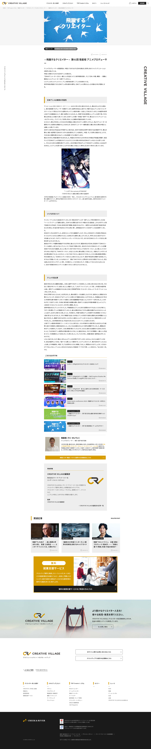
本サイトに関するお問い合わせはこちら (99, 652)
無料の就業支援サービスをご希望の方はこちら (75, 589)
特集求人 (25, 691)
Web (109, 688)
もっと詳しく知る (102, 627)
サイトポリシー (77, 736)
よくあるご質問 (28, 670)
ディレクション (51, 700)
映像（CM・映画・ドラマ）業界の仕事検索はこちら (75, 458)
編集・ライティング (52, 695)
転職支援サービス (28, 695)
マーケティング (51, 698)
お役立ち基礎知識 (74, 702)
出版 (109, 698)
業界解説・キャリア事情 (75, 698)
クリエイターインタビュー (75, 700)
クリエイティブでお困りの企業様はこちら (99, 658)
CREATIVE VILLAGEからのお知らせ (118, 700)
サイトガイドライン (42, 670)
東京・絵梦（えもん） (65, 106)
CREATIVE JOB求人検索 (30, 688)
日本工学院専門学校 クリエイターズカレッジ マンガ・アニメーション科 (83, 445)
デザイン (49, 688)
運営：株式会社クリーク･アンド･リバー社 (70, 734)
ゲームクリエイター (74, 691)
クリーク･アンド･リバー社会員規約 (104, 734)
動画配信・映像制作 (52, 693)
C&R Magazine (73, 705)
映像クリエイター (73, 693)
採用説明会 (26, 693)
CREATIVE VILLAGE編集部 (58, 474)
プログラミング (51, 691)
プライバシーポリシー (87, 734)
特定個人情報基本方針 (65, 736)
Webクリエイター (73, 688)
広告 (109, 695)
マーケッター (72, 695)
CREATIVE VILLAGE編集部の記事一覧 (92, 505)
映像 (109, 691)
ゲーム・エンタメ (112, 693)
